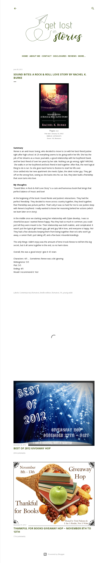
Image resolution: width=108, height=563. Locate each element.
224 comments (19, 453)
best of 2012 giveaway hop (32, 448)
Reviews (72, 56)
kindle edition (45, 293)
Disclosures (59, 56)
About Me (35, 56)
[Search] (92, 8)
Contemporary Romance (29, 293)
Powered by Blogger (56, 554)
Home (25, 56)
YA (61, 293)
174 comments (19, 536)
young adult (67, 293)
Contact (47, 56)
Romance (55, 293)
